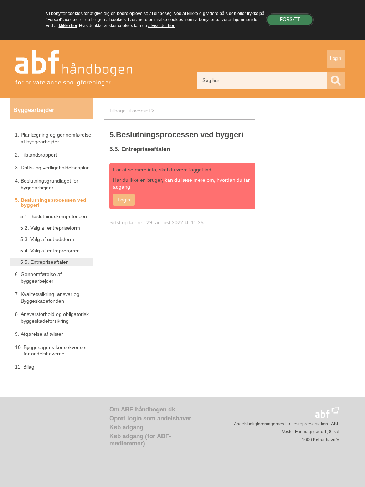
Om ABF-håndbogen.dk (142, 409)
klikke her (68, 25)
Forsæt (290, 19)
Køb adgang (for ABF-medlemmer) (140, 440)
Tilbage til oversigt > (131, 110)
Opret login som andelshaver (150, 418)
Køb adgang (126, 427)
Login (335, 58)
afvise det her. (161, 25)
